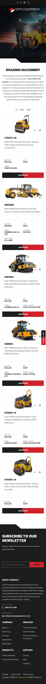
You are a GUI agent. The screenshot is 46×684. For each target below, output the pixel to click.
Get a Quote (43, 338)
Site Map (5, 674)
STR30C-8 (10, 479)
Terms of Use (16, 674)
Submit (36, 564)
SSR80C (8, 344)
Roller (29, 110)
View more (23, 175)
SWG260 (9, 205)
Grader (22, 110)
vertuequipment (21, 677)
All (16, 110)
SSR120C (9, 277)
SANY (25, 162)
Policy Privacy (28, 674)
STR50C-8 (10, 413)
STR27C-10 (10, 138)
